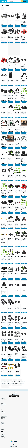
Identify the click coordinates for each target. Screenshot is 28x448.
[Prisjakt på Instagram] (14, 444)
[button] (6, 13)
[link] (4, 19)
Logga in (24, 1)
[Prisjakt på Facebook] (13, 444)
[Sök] (22, 1)
